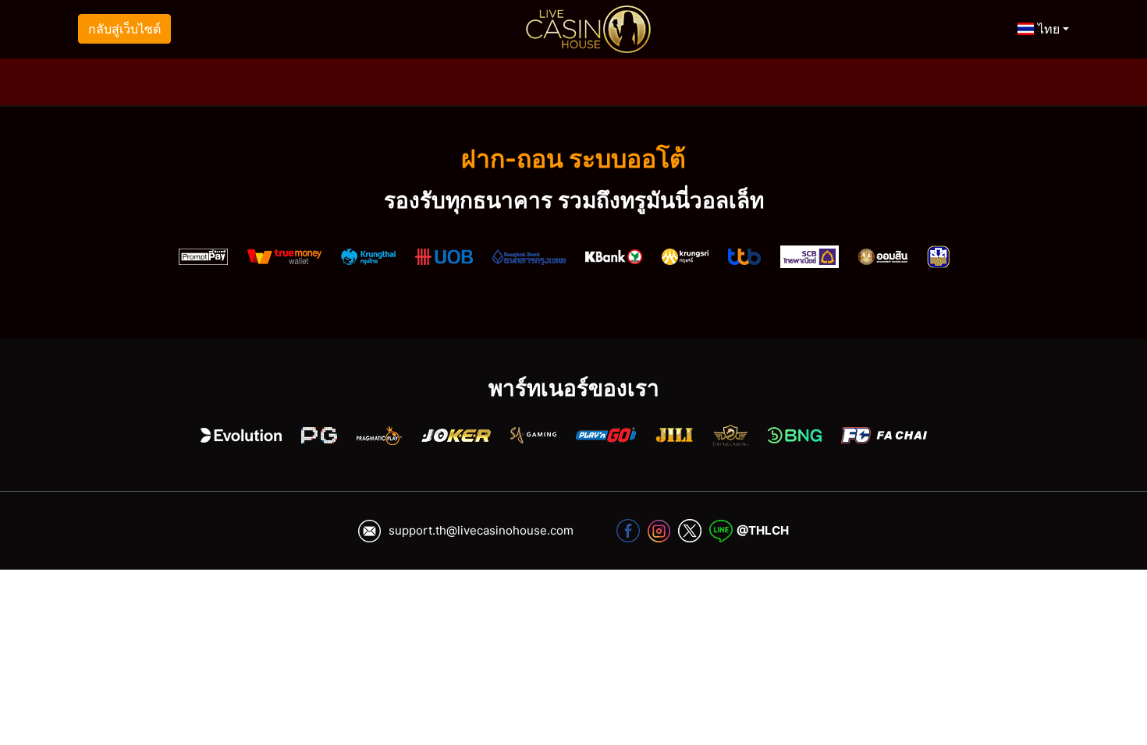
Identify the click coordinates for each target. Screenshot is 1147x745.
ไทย (1047, 29)
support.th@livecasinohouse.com (481, 530)
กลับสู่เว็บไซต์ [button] (124, 29)
